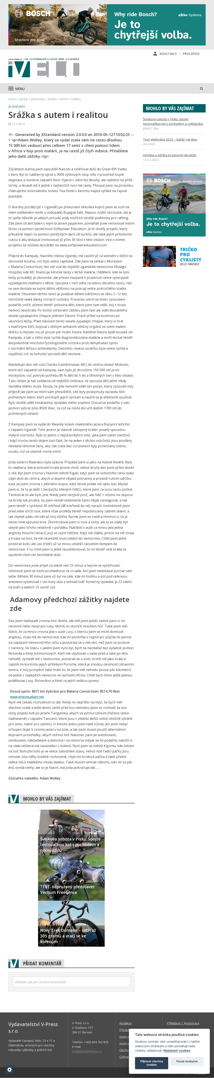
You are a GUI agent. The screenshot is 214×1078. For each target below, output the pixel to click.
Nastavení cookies (176, 1050)
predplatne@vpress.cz (87, 1051)
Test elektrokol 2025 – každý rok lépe (170, 139)
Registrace (168, 54)
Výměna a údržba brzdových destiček (169, 155)
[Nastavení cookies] (9, 1069)
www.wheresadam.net (27, 696)
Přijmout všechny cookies (151, 1063)
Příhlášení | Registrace (183, 1023)
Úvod (11, 99)
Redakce (125, 1023)
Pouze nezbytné (187, 1061)
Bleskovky (38, 99)
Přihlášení (191, 54)
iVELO (43, 68)
